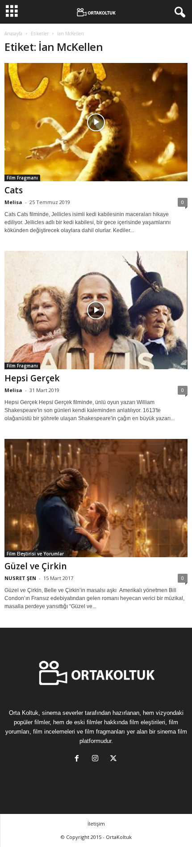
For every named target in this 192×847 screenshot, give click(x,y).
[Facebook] (79, 759)
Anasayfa (13, 33)
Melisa (13, 202)
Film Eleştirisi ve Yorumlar (35, 554)
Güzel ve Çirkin (35, 566)
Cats (13, 190)
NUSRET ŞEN (20, 578)
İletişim (96, 823)
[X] (114, 759)
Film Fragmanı (22, 178)
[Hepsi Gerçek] (96, 310)
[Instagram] (97, 759)
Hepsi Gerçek (31, 378)
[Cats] (96, 122)
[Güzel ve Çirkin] (96, 498)
